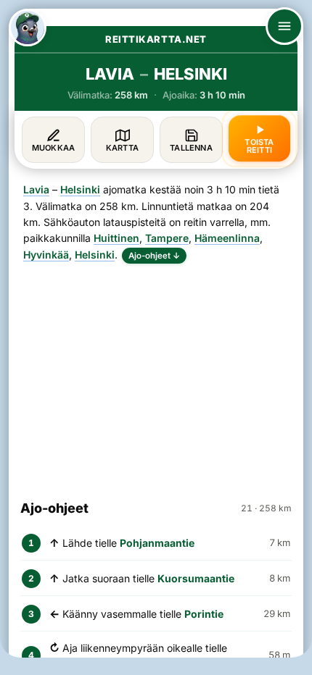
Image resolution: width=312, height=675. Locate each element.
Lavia (36, 189)
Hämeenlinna (227, 238)
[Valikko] (284, 26)
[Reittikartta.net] (27, 27)
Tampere (167, 238)
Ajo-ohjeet (154, 256)
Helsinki (80, 189)
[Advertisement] (156, 375)
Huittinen (116, 238)
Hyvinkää (46, 254)
